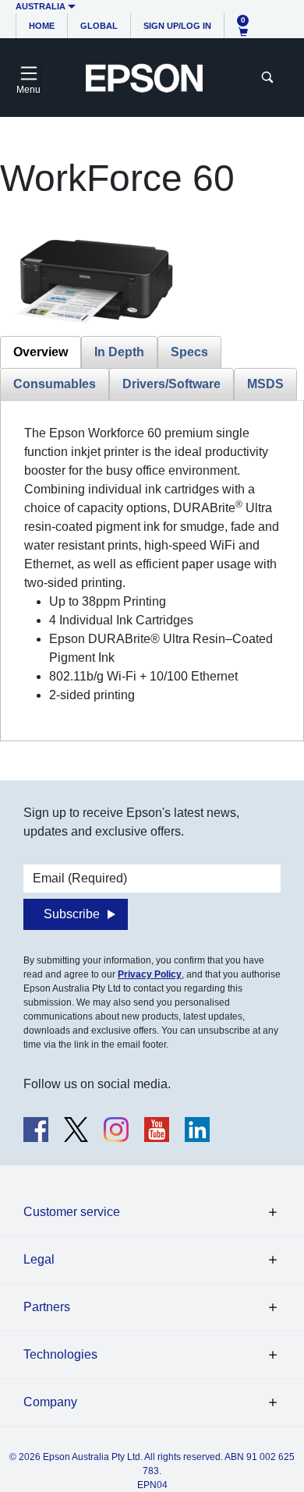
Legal (39, 1259)
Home (42, 25)
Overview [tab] (40, 352)
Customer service (71, 1211)
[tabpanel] (152, 564)
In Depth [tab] (119, 352)
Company (50, 1402)
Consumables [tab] (54, 384)
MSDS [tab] (265, 384)
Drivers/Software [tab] (171, 384)
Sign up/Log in (177, 25)
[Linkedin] (197, 1129)
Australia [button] (40, 6)
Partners (46, 1306)
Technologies (60, 1354)
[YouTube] (156, 1129)
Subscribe (72, 914)
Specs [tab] (189, 352)
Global (99, 25)
